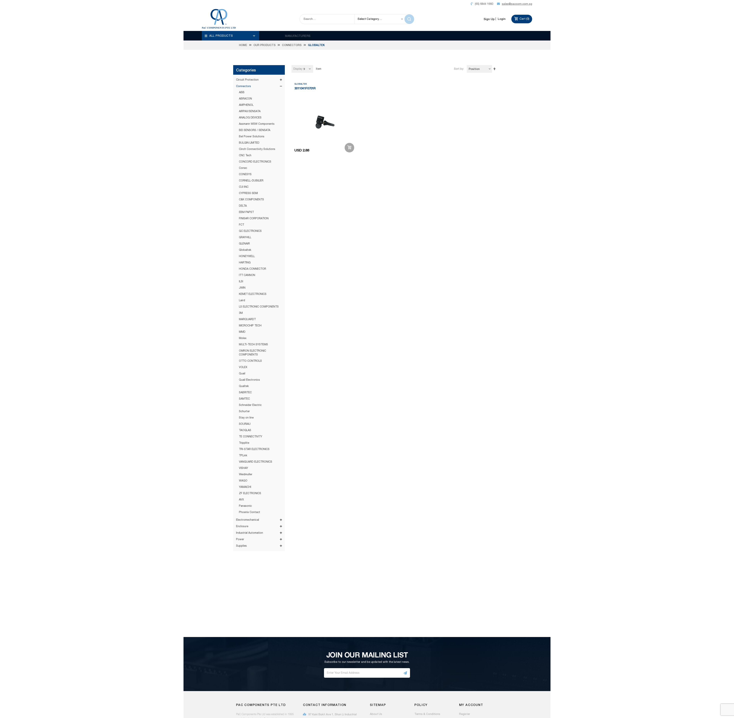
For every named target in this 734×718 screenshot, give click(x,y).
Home (243, 45)
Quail (242, 374)
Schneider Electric (250, 405)
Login (501, 19)
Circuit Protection (247, 80)
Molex (242, 338)
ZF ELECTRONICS (250, 493)
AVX (241, 500)
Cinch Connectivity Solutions (257, 149)
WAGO (243, 481)
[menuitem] (230, 35)
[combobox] (327, 19)
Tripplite (244, 443)
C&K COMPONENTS (251, 200)
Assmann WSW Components (256, 124)
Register (464, 714)
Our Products (264, 45)
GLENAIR (244, 244)
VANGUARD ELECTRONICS (255, 462)
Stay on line (246, 418)
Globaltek (245, 250)
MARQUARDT (247, 319)
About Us (376, 714)
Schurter (244, 411)
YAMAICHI (245, 487)
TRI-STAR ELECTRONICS (254, 449)
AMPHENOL (246, 105)
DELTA (243, 206)
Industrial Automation (249, 533)
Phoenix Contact (249, 512)
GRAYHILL (245, 237)
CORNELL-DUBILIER (251, 181)
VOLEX (243, 367)
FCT (241, 225)
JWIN (242, 288)
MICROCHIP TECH (250, 326)
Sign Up (489, 19)
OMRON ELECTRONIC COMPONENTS (252, 353)
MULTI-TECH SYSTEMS (253, 344)
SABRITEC (245, 392)
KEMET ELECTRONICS (252, 294)
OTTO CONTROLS (250, 361)
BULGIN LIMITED (249, 143)
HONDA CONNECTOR (252, 269)
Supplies (241, 546)
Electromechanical (247, 520)
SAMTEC (244, 399)
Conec (243, 168)
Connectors (292, 45)
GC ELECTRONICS (250, 231)
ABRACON (245, 99)
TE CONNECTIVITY (250, 437)
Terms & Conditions (427, 714)
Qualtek (244, 386)
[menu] (230, 35)
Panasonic (245, 506)
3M (241, 313)
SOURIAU (245, 424)
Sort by (458, 69)
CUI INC (243, 187)
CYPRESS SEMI (248, 193)
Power (240, 539)
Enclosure (242, 526)
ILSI (241, 281)
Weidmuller (245, 474)
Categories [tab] (246, 70)
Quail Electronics (249, 380)
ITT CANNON (247, 275)
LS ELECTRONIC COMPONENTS (259, 307)
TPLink (243, 455)
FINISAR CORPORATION (254, 218)
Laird (242, 300)
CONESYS (245, 174)
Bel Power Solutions (251, 136)
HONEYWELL (247, 256)
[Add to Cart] (349, 147)
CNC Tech (245, 155)
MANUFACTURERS (297, 36)
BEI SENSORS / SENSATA (254, 130)
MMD (242, 332)
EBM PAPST (246, 212)
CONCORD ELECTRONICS (255, 162)
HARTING (245, 263)
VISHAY (243, 468)
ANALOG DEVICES (250, 118)
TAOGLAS (245, 430)
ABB (241, 92)
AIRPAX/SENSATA (250, 111)
